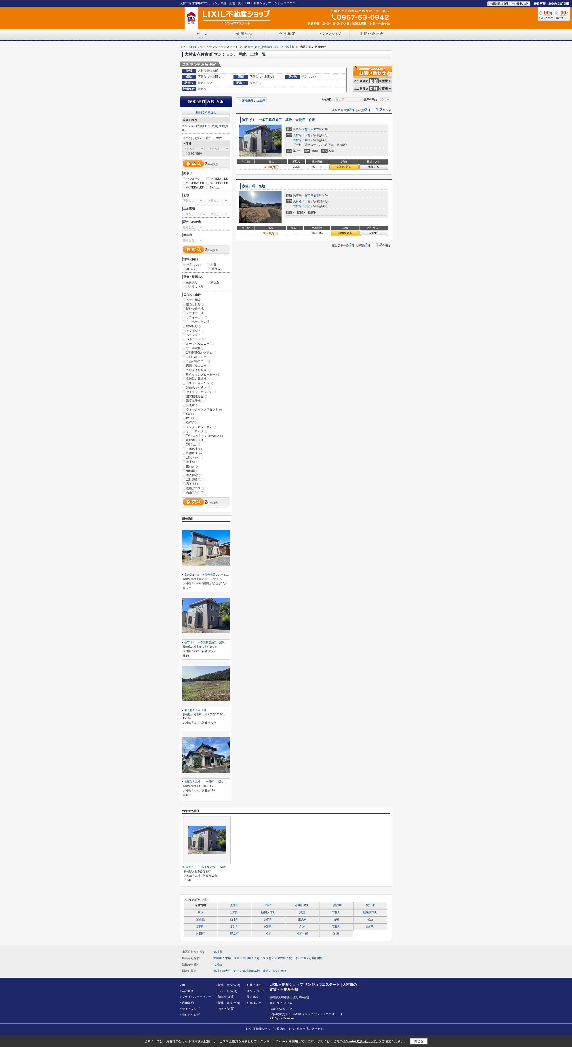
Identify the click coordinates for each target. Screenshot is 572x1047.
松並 (370, 919)
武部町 (268, 926)
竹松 (274, 971)
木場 (200, 912)
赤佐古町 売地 (253, 186)
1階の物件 (194, 457)
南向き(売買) (226, 1008)
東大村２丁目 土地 (195, 710)
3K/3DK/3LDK (219, 183)
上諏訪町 (336, 905)
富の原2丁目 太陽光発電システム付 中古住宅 (213, 574)
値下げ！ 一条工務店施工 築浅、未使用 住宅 (278, 120)
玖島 (336, 933)
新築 (208, 138)
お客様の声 (254, 1003)
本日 (213, 264)
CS (190, 413)
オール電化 (195, 348)
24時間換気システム (201, 352)
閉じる (418, 1041)
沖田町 (200, 933)
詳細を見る (344, 166)
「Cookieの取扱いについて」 (361, 1041)
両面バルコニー (198, 365)
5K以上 (214, 187)
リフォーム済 (196, 317)
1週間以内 (216, 269)
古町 (336, 919)
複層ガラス (195, 488)
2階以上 (193, 444)
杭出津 (370, 905)
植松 (268, 905)
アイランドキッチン (201, 392)
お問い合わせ (255, 985)
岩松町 (336, 926)
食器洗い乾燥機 (198, 378)
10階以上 (194, 449)
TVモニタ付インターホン (204, 435)
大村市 (306, 129)
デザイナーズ (196, 313)
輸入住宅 (194, 475)
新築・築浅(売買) (229, 1003)
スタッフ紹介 (255, 991)
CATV (192, 422)
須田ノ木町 (268, 912)
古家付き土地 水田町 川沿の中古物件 (209, 781)
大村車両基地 (251, 971)
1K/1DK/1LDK (219, 178)
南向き (192, 466)
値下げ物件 (194, 153)
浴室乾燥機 (195, 400)
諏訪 (307, 206)
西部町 (370, 926)
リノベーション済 (199, 321)
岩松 (307, 140)
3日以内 (191, 269)
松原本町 (302, 933)
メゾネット (195, 330)
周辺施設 (252, 996)
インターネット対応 (201, 427)
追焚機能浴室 (196, 396)
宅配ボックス (196, 440)
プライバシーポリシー (196, 996)
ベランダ (194, 335)
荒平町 (234, 905)
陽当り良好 (195, 304)
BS (190, 418)
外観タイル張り (198, 370)
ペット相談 (195, 299)
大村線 (297, 135)
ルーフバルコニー (199, 343)
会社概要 (188, 991)
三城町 (234, 912)
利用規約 (188, 1003)
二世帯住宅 (195, 479)
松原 (268, 933)
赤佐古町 (316, 129)
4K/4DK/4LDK (195, 187)
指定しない (193, 138)
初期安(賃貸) (226, 996)
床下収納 (194, 483)
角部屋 (192, 471)
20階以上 (194, 453)
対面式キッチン (198, 387)
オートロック (196, 431)
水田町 (200, 926)
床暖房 (192, 405)
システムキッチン (199, 383)
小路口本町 (302, 905)
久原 (302, 926)
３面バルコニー (198, 361)
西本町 (234, 919)
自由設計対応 (196, 492)
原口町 (268, 919)
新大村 (226, 971)
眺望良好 (194, 326)
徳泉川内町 (370, 912)
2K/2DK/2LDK (195, 183)
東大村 (302, 919)
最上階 (192, 462)
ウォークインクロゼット (204, 409)
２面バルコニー (198, 356)
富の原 (200, 919)
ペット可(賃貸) (227, 991)
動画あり (216, 282)
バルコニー (195, 339)
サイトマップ (191, 1008)
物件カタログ (191, 1014)
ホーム (186, 985)
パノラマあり (195, 286)
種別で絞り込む (206, 112)
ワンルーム (193, 178)
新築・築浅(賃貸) (229, 985)
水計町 (234, 926)
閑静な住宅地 (196, 308)
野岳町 (234, 933)
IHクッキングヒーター (202, 374)
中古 (219, 138)
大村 (307, 135)
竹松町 (336, 912)
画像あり (192, 282)
